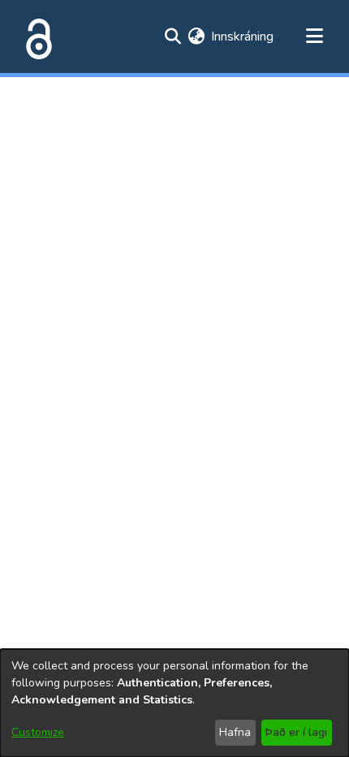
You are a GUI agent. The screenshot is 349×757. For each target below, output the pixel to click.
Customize (37, 732)
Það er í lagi (296, 732)
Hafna (235, 732)
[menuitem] (196, 36)
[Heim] (35, 36)
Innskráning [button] (243, 36)
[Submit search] (172, 36)
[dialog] (174, 703)
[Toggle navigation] (314, 36)
